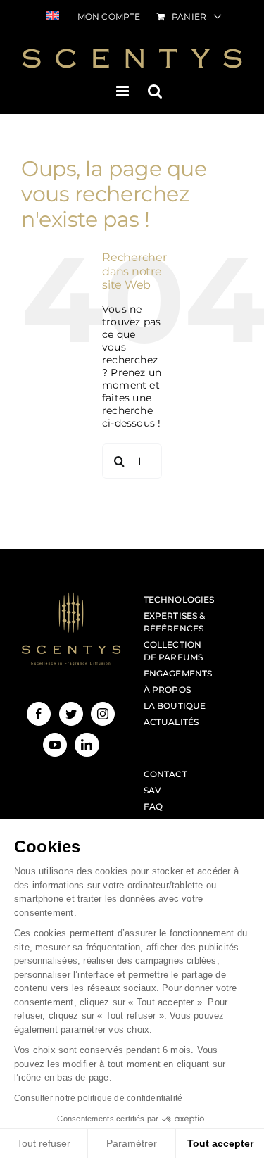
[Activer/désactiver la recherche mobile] (155, 91)
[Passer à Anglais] (52, 17)
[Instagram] (103, 714)
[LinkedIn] (87, 745)
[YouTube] (55, 745)
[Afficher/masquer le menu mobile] (123, 91)
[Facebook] (39, 714)
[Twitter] (71, 714)
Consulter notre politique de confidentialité (98, 1098)
